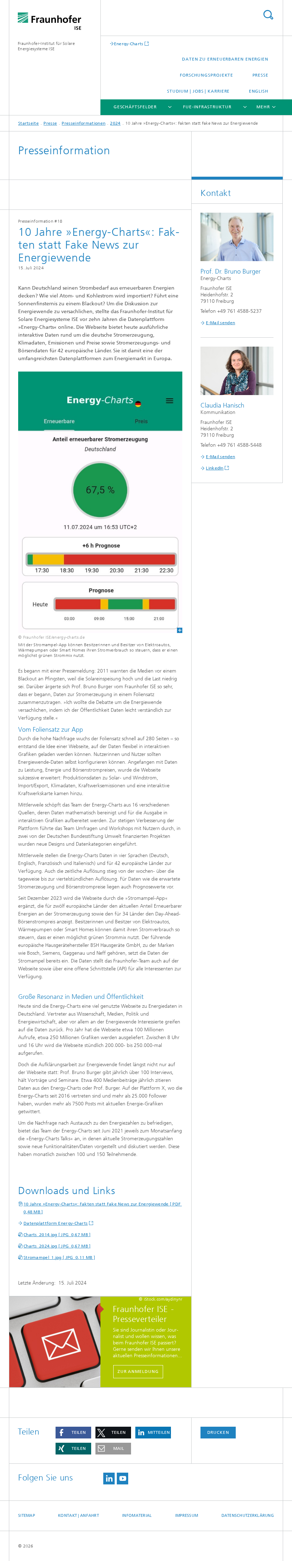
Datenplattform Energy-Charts (56, 1223)
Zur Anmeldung (138, 1371)
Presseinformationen (83, 123)
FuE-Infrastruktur (207, 106)
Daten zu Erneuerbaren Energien (225, 59)
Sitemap (26, 1515)
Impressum (186, 1515)
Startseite (28, 123)
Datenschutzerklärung (247, 1515)
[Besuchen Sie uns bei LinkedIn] (109, 1478)
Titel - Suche (268, 15)
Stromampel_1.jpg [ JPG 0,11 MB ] (59, 1257)
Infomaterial (137, 1515)
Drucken (218, 1432)
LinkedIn (214, 468)
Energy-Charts (129, 43)
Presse (260, 75)
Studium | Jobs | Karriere (198, 91)
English (258, 91)
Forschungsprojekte (206, 75)
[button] (73, 1432)
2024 (115, 123)
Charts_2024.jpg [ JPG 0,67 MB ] (57, 1246)
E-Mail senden (220, 322)
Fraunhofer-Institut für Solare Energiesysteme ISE (46, 46)
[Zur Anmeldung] (58, 1342)
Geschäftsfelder (135, 106)
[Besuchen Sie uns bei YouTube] (122, 1478)
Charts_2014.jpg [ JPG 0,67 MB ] (57, 1234)
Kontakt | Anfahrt (78, 1515)
